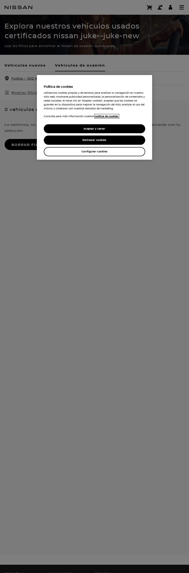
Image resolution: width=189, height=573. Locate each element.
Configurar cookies (94, 151)
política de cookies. (106, 116)
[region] (94, 117)
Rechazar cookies (94, 140)
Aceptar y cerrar (94, 128)
